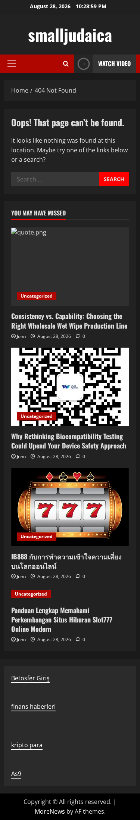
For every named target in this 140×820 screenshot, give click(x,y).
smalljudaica (70, 34)
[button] (12, 64)
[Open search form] (66, 63)
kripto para (27, 745)
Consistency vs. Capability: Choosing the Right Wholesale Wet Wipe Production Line (69, 320)
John (21, 336)
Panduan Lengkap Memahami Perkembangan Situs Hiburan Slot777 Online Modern (61, 619)
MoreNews (50, 811)
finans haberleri (33, 706)
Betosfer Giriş (30, 678)
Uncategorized (37, 296)
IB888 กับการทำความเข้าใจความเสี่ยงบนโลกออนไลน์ (66, 561)
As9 (16, 774)
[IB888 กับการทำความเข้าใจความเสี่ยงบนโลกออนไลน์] (70, 507)
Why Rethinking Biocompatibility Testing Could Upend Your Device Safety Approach (68, 440)
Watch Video (114, 63)
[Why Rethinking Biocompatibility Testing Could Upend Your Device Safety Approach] (70, 387)
